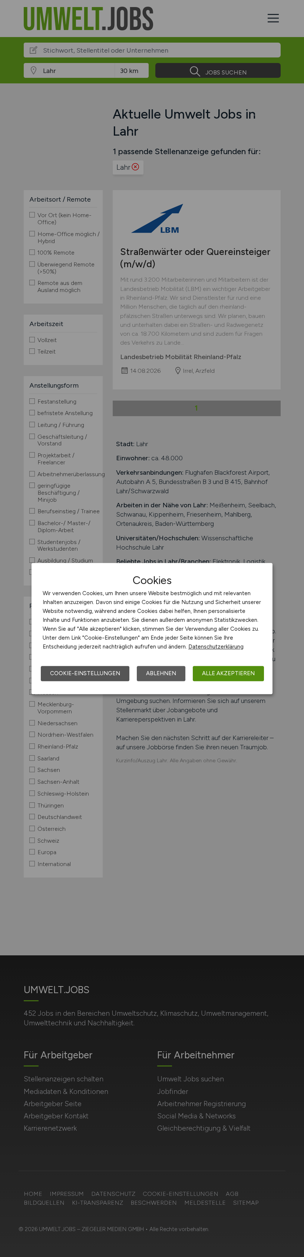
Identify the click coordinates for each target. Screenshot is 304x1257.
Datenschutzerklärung (216, 646)
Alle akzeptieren (228, 673)
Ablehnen (161, 673)
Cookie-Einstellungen (85, 673)
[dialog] (152, 628)
